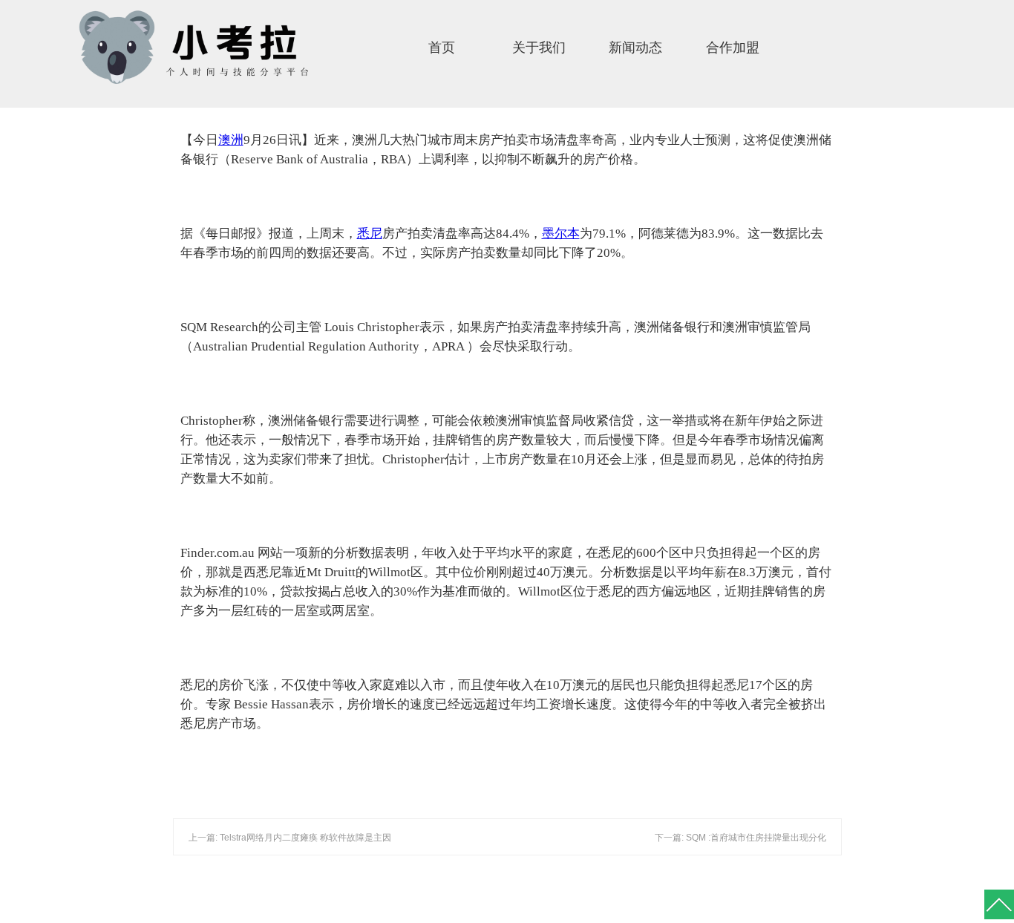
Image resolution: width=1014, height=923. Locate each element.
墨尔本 (561, 233)
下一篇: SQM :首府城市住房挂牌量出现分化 (740, 837)
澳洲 (230, 140)
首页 (441, 47)
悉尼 (369, 233)
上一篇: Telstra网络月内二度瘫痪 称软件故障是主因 (290, 837)
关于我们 (539, 47)
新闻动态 (635, 47)
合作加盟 (732, 47)
